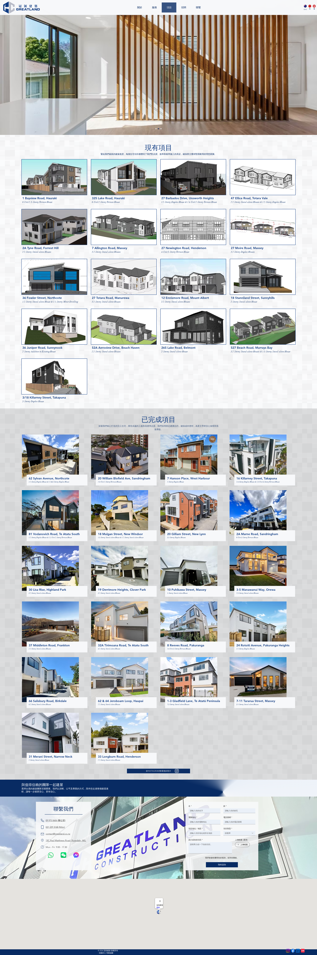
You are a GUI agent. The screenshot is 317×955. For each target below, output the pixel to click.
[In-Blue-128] (298, 951)
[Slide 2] (158, 128)
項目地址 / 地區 (195, 828)
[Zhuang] (309, 6)
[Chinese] (314, 6)
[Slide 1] (156, 128)
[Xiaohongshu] (303, 951)
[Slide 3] (160, 128)
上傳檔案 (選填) (241, 840)
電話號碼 (227, 817)
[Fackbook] (293, 951)
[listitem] (54, 182)
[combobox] (239, 833)
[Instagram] (288, 951)
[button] (63, 855)
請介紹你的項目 (195, 840)
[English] (305, 6)
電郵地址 (192, 817)
